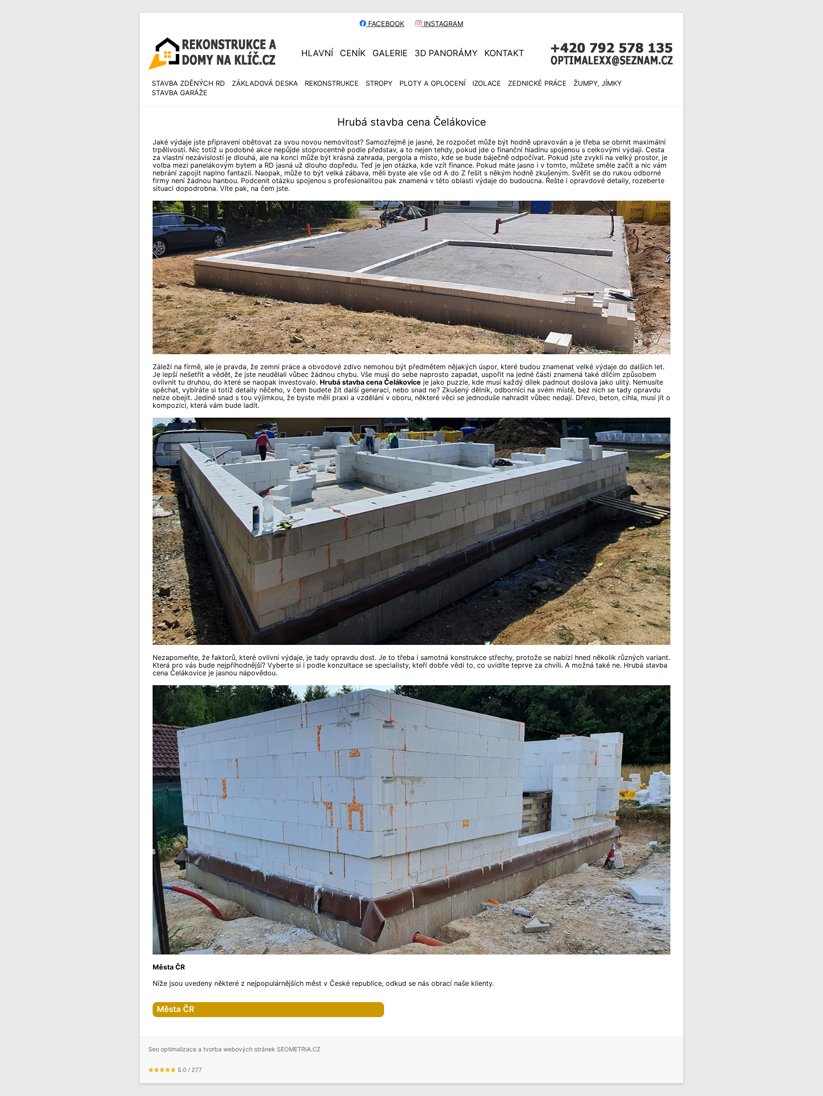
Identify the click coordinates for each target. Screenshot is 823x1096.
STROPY (379, 83)
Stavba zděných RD (188, 83)
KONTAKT (504, 53)
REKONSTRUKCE (332, 83)
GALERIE (390, 53)
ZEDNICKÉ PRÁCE (537, 83)
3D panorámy (446, 53)
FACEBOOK (385, 23)
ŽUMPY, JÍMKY (598, 83)
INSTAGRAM (442, 23)
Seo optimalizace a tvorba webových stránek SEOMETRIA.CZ (234, 1049)
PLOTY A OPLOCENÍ (432, 83)
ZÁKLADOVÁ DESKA (265, 83)
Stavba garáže (179, 92)
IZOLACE (486, 83)
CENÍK (353, 53)
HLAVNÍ (317, 53)
